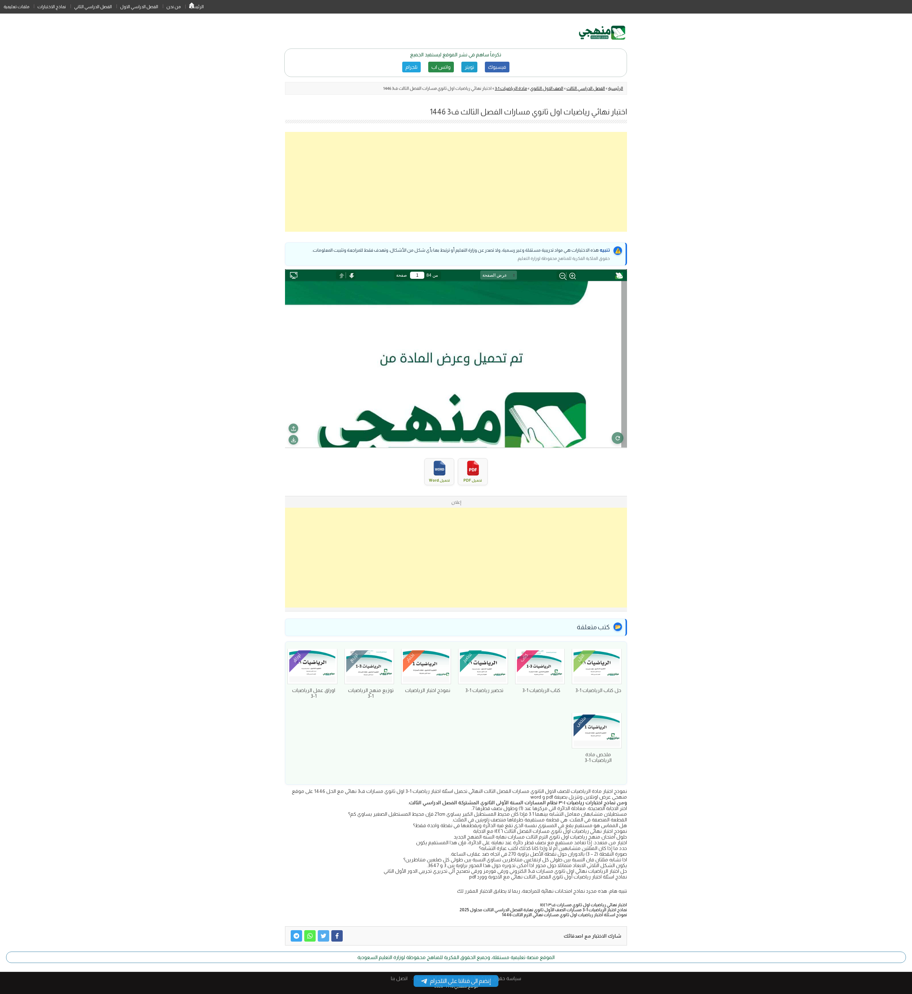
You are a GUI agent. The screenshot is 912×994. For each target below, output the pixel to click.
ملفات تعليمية (16, 6)
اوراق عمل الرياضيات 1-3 (313, 693)
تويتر (469, 67)
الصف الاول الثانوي (546, 88)
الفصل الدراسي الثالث (585, 88)
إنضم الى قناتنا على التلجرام (460, 981)
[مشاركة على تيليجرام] (296, 936)
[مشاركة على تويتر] (323, 936)
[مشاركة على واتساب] (310, 936)
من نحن (173, 6)
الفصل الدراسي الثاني (93, 6)
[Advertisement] (456, 182)
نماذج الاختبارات (51, 6)
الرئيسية (192, 6)
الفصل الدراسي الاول (139, 6)
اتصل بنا (399, 978)
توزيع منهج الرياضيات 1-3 (371, 693)
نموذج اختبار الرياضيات (427, 690)
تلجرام (411, 67)
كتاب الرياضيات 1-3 (541, 690)
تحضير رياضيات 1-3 (484, 690)
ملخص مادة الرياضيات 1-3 (598, 757)
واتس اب (441, 67)
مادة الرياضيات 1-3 (511, 88)
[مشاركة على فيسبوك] (337, 936)
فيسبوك (497, 67)
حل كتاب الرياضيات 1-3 (598, 690)
